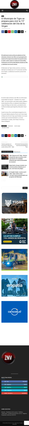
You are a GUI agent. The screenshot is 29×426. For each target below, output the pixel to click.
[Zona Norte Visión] (14, 4)
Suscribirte (24, 393)
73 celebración (10, 125)
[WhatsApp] (12, 31)
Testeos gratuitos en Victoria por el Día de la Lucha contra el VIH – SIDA (7, 145)
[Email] (19, 31)
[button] (2, 10)
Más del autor (17, 151)
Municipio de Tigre (5, 127)
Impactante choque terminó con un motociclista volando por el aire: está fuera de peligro (18, 167)
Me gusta (25, 381)
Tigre (6, 14)
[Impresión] (22, 31)
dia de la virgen (17, 125)
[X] (6, 31)
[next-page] (4, 180)
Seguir (25, 384)
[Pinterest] (9, 31)
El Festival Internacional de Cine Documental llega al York (21, 145)
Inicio (2, 14)
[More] (25, 31)
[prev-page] (2, 180)
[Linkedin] (15, 31)
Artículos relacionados (7, 151)
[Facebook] (2, 31)
